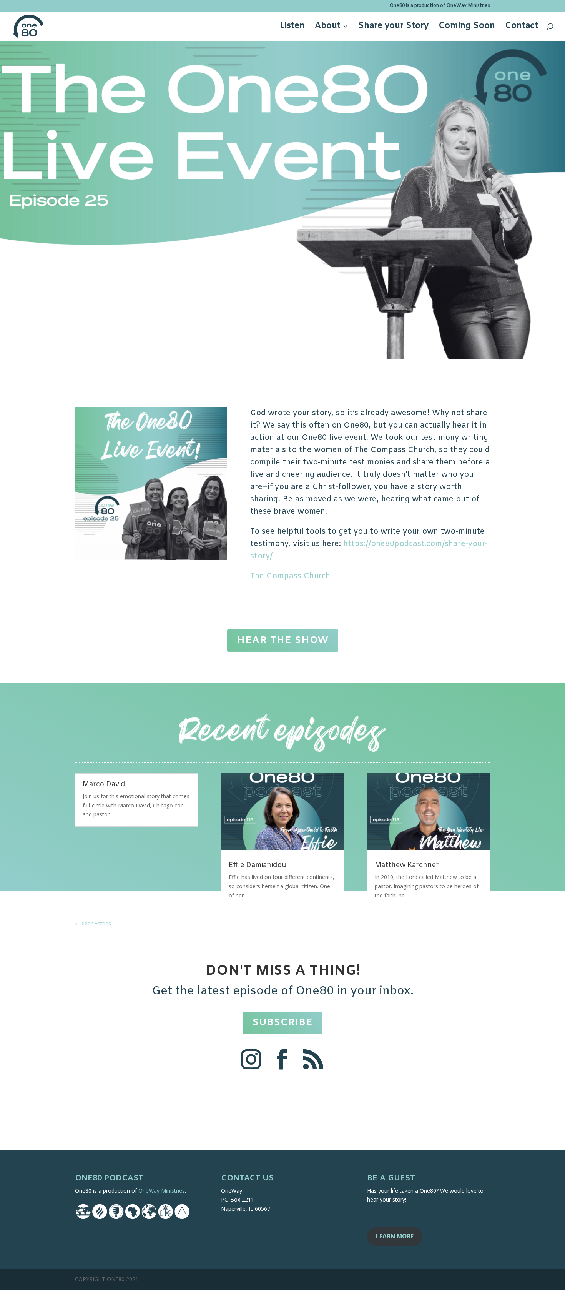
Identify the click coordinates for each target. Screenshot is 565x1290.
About (328, 27)
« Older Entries (93, 923)
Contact (521, 27)
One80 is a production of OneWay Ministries (440, 6)
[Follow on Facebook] (282, 1059)
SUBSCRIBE (283, 1022)
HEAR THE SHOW (283, 640)
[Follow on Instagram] (251, 1059)
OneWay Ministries (161, 1190)
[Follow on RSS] (313, 1059)
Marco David (104, 784)
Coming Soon (467, 27)
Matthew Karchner (407, 865)
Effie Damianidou (257, 865)
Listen (292, 27)
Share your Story (393, 27)
